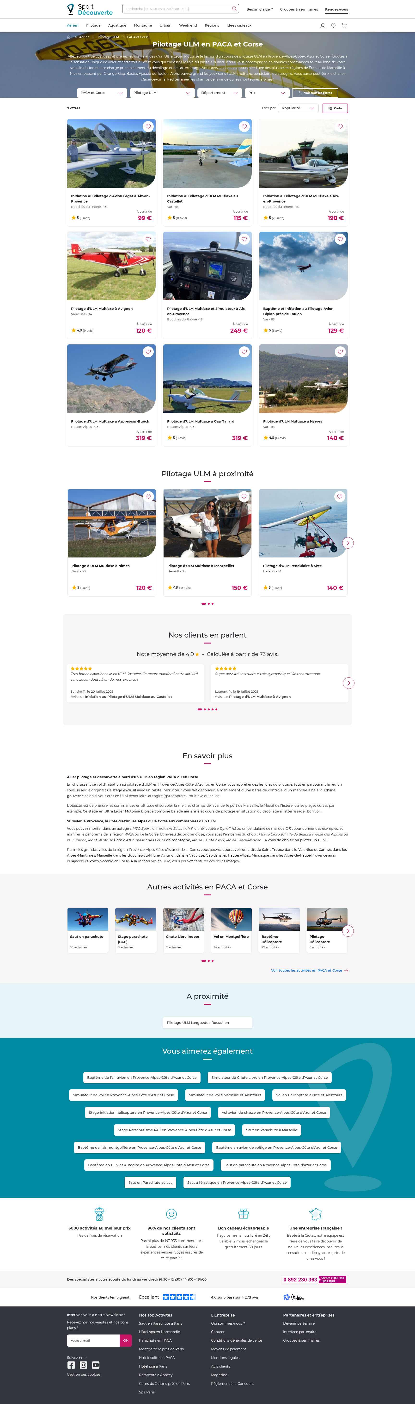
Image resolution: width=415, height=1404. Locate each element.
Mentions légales (225, 1358)
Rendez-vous (336, 9)
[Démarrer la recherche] (234, 8)
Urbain (165, 25)
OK (125, 1340)
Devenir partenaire (299, 1323)
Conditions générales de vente (236, 1340)
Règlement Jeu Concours (232, 1383)
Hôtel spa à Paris (153, 1366)
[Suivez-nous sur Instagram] (83, 1365)
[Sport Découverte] (90, 9)
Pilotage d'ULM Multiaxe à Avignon (260, 697)
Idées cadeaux (239, 25)
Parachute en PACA (155, 1340)
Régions (212, 25)
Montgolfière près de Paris (161, 1349)
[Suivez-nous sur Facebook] (71, 1365)
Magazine (219, 1375)
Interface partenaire (299, 1332)
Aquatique (117, 25)
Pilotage (93, 25)
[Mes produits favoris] (333, 25)
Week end (188, 25)
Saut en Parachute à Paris (160, 1323)
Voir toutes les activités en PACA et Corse (306, 970)
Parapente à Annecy (156, 1375)
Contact (218, 1332)
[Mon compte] (322, 25)
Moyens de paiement (228, 1349)
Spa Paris (147, 1392)
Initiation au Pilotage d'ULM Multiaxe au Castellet (128, 697)
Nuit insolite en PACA (157, 1358)
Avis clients (220, 1366)
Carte (338, 108)
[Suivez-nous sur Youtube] (96, 1365)
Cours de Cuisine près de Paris (164, 1383)
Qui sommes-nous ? (228, 1323)
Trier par (269, 108)
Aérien (73, 25)
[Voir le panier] (344, 25)
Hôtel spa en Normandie (159, 1332)
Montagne (143, 25)
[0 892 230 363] (291, 1279)
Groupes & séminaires (299, 9)
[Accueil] (69, 37)
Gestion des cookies (83, 1374)
